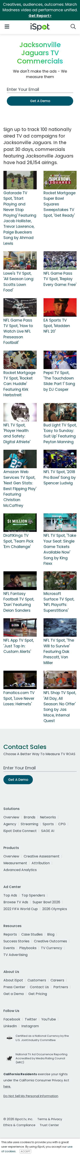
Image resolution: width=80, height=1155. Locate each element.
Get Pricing (37, 993)
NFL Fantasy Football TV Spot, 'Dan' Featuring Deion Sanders (18, 602)
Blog (50, 934)
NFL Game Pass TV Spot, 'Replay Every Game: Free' (60, 279)
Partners (60, 987)
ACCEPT (25, 1151)
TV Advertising (15, 954)
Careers (57, 980)
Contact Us (39, 987)
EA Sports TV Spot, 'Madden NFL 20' (57, 326)
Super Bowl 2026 (46, 902)
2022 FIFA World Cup (20, 908)
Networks (48, 817)
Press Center (14, 987)
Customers (37, 980)
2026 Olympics (54, 908)
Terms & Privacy (49, 1119)
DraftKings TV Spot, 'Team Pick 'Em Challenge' (18, 541)
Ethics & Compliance (19, 1125)
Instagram (30, 1026)
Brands (29, 817)
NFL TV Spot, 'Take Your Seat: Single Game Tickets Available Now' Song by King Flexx (60, 549)
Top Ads (10, 895)
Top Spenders (33, 895)
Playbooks (27, 948)
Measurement (15, 863)
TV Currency (51, 948)
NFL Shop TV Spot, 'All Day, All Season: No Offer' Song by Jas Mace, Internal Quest (60, 706)
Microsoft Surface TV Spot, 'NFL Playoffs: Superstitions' (59, 602)
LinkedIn (10, 1026)
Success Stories (16, 941)
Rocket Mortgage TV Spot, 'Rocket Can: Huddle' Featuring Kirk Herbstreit (19, 384)
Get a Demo (13, 993)
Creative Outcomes (50, 941)
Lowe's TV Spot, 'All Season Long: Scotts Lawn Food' (18, 282)
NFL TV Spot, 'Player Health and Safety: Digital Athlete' (16, 433)
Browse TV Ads (15, 902)
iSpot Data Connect (20, 830)
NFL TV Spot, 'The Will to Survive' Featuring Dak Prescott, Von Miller (59, 651)
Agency (9, 824)
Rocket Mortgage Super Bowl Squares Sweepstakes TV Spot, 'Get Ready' (60, 204)
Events (9, 948)
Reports (10, 934)
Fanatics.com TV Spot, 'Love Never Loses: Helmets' (19, 698)
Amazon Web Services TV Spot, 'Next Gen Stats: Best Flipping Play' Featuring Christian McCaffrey (19, 488)
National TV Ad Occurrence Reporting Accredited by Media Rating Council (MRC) (41, 1058)
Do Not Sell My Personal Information (30, 1096)
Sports (48, 824)
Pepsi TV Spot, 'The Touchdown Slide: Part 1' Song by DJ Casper (59, 381)
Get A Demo (40, 100)
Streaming (29, 824)
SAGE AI (47, 830)
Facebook (11, 1019)
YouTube (48, 1019)
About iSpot (13, 980)
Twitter (31, 1019)
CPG (62, 824)
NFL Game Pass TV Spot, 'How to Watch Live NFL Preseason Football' (18, 331)
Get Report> (40, 15)
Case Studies (32, 934)
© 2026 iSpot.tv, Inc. (18, 1119)
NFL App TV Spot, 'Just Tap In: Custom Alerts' (18, 646)
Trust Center (49, 1125)
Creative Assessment (42, 856)
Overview (11, 817)
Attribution (41, 863)
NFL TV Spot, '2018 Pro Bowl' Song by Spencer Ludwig (60, 477)
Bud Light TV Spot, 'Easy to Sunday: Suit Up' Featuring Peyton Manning (60, 433)
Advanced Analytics (20, 869)
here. (7, 1086)
